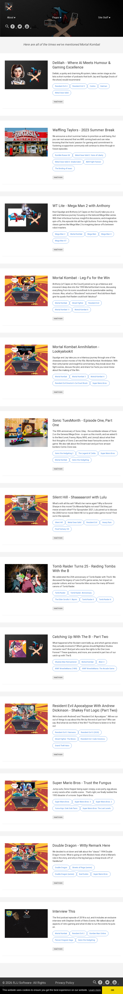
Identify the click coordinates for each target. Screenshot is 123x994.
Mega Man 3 (106, 234)
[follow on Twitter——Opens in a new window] (20, 26)
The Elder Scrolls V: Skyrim (66, 599)
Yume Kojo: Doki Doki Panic (66, 808)
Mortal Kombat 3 (79, 377)
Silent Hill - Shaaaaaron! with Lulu (79, 497)
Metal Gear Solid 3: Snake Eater (68, 162)
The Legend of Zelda (87, 453)
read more (58, 102)
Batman (103, 86)
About (10, 17)
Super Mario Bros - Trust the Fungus (81, 783)
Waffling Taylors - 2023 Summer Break (83, 130)
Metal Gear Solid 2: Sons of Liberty (89, 155)
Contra (92, 86)
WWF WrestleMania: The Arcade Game (98, 669)
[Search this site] (7, 26)
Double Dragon (61, 868)
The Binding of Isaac (63, 168)
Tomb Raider (60, 593)
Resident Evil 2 (78, 933)
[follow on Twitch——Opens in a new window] (35, 26)
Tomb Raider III (105, 599)
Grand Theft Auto (62, 746)
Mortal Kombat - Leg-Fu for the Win (81, 278)
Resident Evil (93, 303)
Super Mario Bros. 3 (83, 802)
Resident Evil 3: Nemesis (65, 732)
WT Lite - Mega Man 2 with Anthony (81, 206)
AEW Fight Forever (93, 162)
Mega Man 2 (60, 234)
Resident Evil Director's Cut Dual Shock (71, 383)
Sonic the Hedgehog (80, 460)
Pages (55, 17)
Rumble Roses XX (62, 155)
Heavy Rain (107, 522)
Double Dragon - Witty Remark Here (81, 845)
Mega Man (91, 234)
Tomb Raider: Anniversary (81, 593)
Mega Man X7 (60, 241)
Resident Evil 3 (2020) (90, 732)
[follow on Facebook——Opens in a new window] (13, 26)
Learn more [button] (95, 990)
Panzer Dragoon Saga (64, 940)
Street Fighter (77, 303)
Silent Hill (59, 522)
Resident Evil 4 (61, 86)
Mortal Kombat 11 (62, 310)
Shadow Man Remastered (65, 662)
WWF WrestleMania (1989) (66, 669)
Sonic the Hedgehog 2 (64, 453)
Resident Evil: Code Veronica (93, 739)
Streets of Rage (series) (82, 868)
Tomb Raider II (88, 599)
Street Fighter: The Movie (65, 739)
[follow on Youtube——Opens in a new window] (28, 26)
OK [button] (112, 990)
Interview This (63, 911)
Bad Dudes (83, 874)
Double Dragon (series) (64, 874)
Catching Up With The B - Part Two (80, 637)
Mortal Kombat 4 (97, 377)
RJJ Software (22, 983)
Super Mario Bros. (100, 383)
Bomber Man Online (98, 933)
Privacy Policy (64, 983)
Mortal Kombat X (81, 310)
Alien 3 (101, 662)
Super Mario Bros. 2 (104, 802)
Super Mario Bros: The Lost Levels (97, 808)
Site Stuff (103, 17)
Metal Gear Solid (62, 93)
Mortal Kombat (76, 234)
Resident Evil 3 (78, 86)
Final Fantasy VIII (62, 529)
